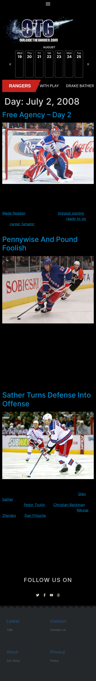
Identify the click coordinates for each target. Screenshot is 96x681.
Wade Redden (13, 213)
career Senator (22, 224)
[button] (48, 3)
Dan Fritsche (35, 515)
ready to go (76, 218)
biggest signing (71, 213)
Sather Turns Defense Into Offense (46, 399)
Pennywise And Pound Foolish (40, 243)
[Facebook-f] (44, 595)
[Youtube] (51, 595)
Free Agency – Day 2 (36, 114)
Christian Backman (69, 504)
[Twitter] (37, 595)
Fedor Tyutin (34, 504)
